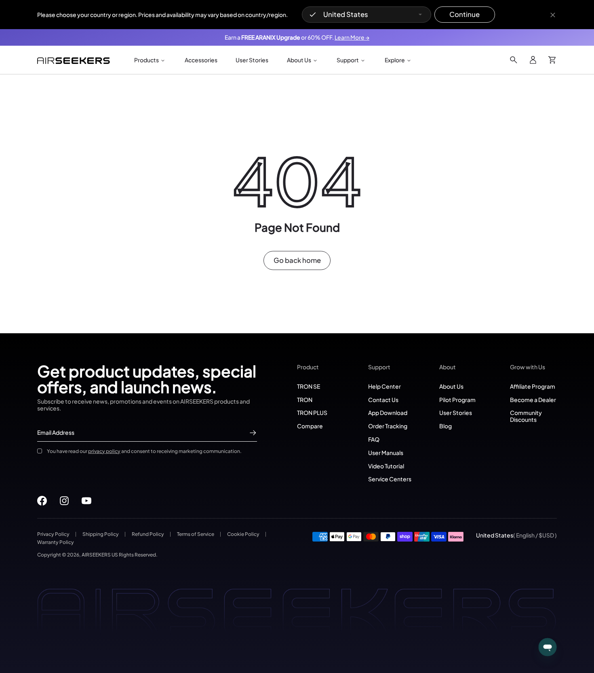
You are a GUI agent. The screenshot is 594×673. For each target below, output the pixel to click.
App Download (387, 412)
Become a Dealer (533, 399)
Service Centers (389, 479)
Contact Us (383, 399)
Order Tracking (387, 426)
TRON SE (308, 386)
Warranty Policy (55, 542)
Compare (310, 426)
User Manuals (385, 452)
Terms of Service (195, 534)
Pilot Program (457, 399)
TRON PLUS (312, 412)
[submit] (253, 433)
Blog (445, 426)
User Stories (455, 412)
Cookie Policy (243, 534)
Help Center (384, 386)
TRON (304, 399)
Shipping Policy (100, 534)
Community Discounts (526, 416)
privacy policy (104, 451)
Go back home (297, 260)
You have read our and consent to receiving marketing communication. (144, 451)
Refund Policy (148, 534)
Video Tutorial (386, 466)
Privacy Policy (53, 534)
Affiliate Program (532, 386)
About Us (451, 386)
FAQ (373, 439)
